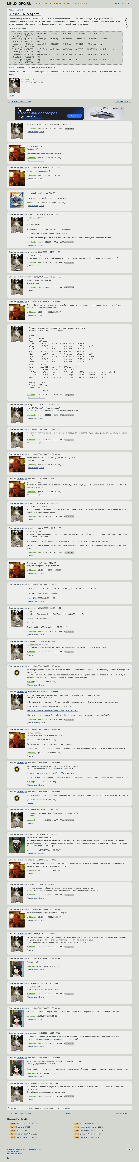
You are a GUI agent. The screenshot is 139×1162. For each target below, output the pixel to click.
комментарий (22, 168)
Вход (128, 3)
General (20, 10)
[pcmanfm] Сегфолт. (88, 1134)
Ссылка (11, 96)
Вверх (130, 1149)
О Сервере (10, 1149)
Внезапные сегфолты (25, 14)
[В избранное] (126, 19)
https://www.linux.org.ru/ (14, 1154)
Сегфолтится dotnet (24, 1137)
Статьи (55, 3)
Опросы (69, 3)
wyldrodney (31, 158)
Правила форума (20, 1149)
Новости (39, 3)
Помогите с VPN (121, 102)
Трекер (77, 3)
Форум (62, 3)
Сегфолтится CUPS (24, 1134)
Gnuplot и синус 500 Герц (21, 102)
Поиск (84, 3)
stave (29, 850)
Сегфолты (20, 1127)
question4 (25, 80)
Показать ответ (33, 132)
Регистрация (118, 3)
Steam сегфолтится (88, 1123)
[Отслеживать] (126, 26)
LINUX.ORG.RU (19, 3)
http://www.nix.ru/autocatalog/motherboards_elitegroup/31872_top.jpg (53, 711)
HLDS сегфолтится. (88, 1137)
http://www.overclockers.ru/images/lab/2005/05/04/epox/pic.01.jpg (52, 773)
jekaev (29, 598)
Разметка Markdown (34, 1149)
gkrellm (30, 682)
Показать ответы (33, 398)
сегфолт (19, 1130)
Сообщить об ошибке (13, 1151)
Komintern (31, 203)
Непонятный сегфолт (88, 1127)
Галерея (47, 3)
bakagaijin (31, 966)
